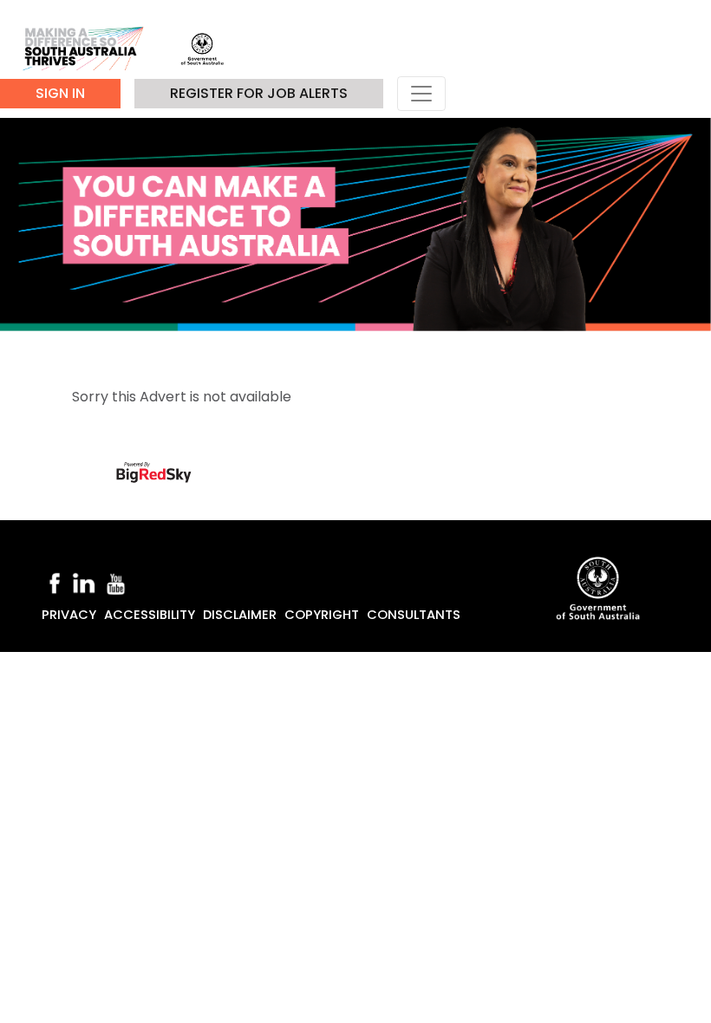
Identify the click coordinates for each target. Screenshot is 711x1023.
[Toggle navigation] (421, 93)
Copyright (321, 614)
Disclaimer (240, 614)
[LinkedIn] (83, 582)
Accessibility (149, 614)
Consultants (413, 614)
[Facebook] (55, 582)
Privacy (69, 614)
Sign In (60, 93)
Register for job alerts (259, 93)
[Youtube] (116, 582)
